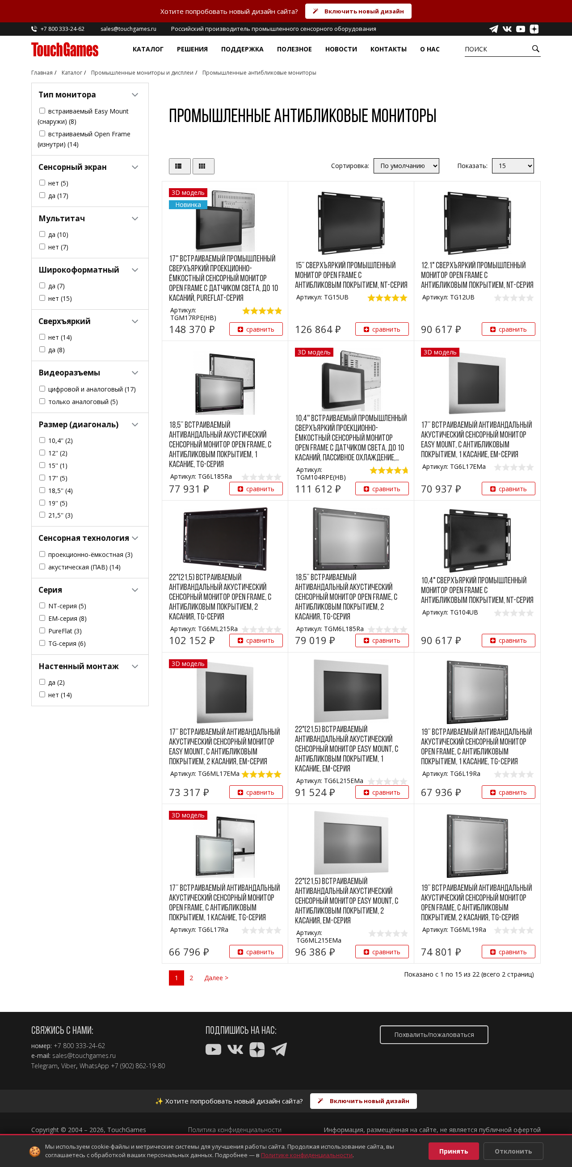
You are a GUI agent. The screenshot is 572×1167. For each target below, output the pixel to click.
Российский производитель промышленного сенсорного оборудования (273, 29)
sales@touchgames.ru (84, 1056)
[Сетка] (203, 166)
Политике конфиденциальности (307, 1155)
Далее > (216, 977)
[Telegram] (493, 29)
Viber (68, 1066)
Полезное (294, 49)
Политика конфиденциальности (235, 1130)
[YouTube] (520, 29)
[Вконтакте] (507, 29)
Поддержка (242, 49)
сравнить (260, 329)
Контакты (388, 49)
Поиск (476, 49)
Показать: (472, 165)
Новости (341, 49)
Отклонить (513, 1151)
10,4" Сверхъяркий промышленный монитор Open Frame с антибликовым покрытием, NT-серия (477, 591)
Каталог (148, 49)
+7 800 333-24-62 (79, 1046)
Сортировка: (350, 165)
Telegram (44, 1066)
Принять (453, 1151)
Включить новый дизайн (364, 11)
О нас (430, 49)
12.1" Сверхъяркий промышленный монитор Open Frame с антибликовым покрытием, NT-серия (477, 275)
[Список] (180, 166)
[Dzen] (534, 29)
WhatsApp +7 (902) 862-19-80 (122, 1066)
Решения (192, 49)
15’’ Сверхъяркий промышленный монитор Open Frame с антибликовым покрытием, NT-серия (351, 275)
